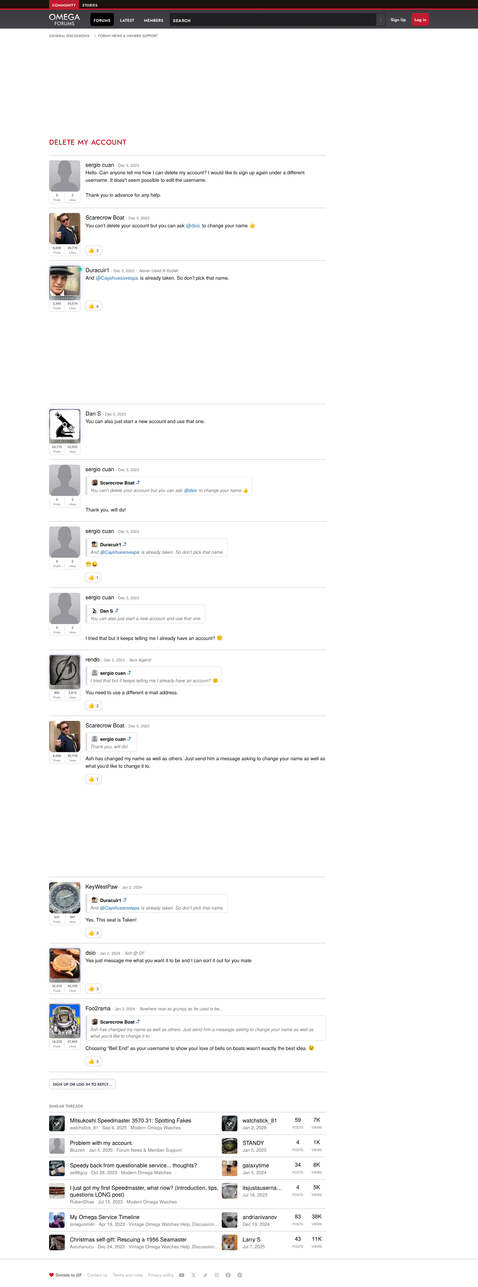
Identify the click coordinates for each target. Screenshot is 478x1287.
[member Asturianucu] (57, 1242)
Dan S (93, 413)
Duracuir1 (98, 270)
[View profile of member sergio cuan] (64, 189)
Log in (420, 20)
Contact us (97, 1275)
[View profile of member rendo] (64, 683)
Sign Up (398, 20)
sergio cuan (100, 164)
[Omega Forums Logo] (64, 19)
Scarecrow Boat (105, 217)
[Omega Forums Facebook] (229, 1275)
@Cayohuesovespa (117, 277)
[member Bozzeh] (57, 1146)
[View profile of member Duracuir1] (64, 294)
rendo (93, 659)
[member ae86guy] (57, 1168)
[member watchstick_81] (57, 1123)
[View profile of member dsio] (64, 976)
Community (64, 5)
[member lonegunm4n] (57, 1220)
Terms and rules (128, 1275)
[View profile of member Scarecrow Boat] (64, 242)
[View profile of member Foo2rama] (64, 1032)
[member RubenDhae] (57, 1191)
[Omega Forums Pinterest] (240, 1275)
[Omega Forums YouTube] (182, 1275)
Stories (90, 5)
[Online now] (80, 269)
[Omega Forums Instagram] (217, 1275)
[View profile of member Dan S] (64, 437)
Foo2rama (98, 1008)
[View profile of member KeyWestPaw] (64, 911)
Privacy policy (161, 1275)
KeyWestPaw (102, 886)
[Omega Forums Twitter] (194, 1275)
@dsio (193, 225)
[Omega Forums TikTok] (206, 1275)
